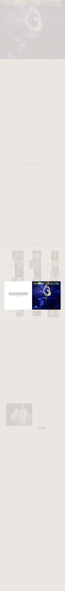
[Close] (63, 1)
